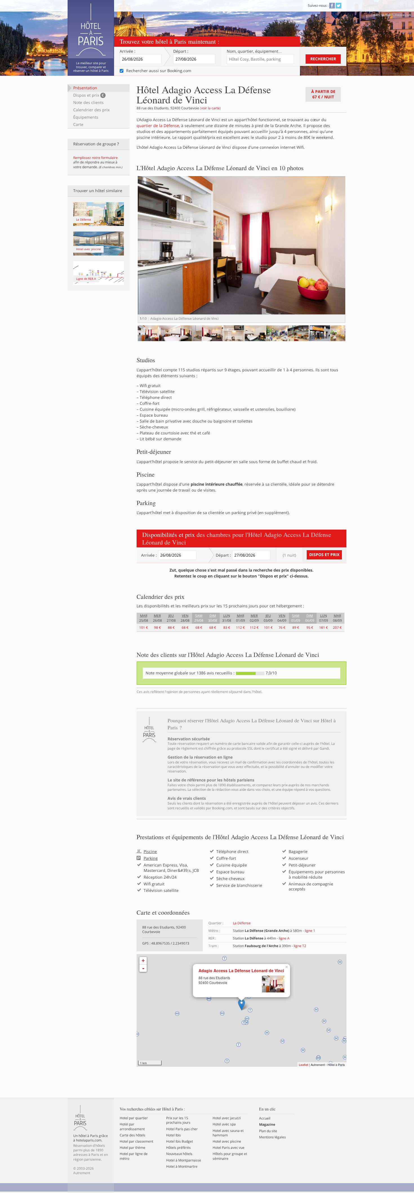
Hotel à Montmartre (181, 1166)
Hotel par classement (136, 1141)
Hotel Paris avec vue (228, 1147)
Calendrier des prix (91, 109)
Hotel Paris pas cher (182, 1129)
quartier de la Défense (158, 125)
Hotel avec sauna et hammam (228, 1133)
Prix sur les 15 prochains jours (178, 1120)
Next (355, 254)
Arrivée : (127, 51)
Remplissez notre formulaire (95, 157)
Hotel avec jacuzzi (227, 1118)
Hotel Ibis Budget (179, 1141)
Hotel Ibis (173, 1135)
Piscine (150, 851)
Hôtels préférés (178, 1147)
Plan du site (268, 1131)
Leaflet (303, 1064)
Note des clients (88, 102)
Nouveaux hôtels (179, 1154)
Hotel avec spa (224, 1124)
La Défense (242, 923)
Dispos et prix (88, 95)
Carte (78, 124)
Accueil (264, 1118)
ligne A (284, 938)
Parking (151, 858)
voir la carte (210, 108)
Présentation (85, 87)
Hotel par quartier (134, 1118)
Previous (129, 338)
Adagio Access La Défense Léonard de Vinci (241, 970)
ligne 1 (310, 930)
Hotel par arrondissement (132, 1126)
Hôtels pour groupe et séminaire (230, 1156)
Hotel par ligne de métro (134, 1156)
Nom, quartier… (254, 51)
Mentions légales (272, 1137)
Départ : (180, 51)
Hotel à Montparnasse (183, 1160)
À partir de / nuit (323, 94)
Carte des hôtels (132, 1135)
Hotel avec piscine (227, 1141)
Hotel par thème (132, 1147)
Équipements (85, 117)
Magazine (267, 1124)
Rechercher (323, 58)
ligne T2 (300, 945)
